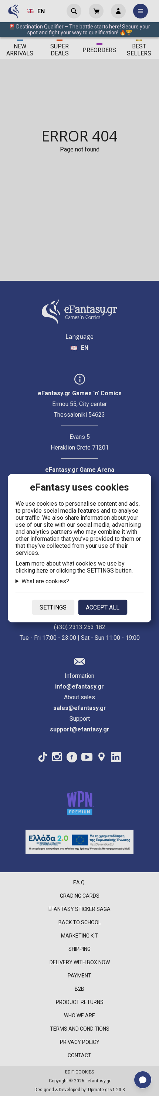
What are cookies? (45, 580)
